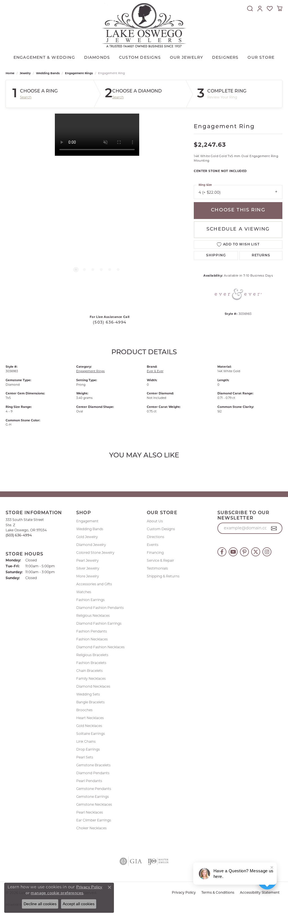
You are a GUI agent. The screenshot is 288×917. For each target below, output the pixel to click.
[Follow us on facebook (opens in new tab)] (221, 551)
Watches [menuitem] (83, 592)
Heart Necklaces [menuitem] (90, 718)
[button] (250, 8)
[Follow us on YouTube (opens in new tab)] (233, 551)
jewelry (25, 73)
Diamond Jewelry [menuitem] (91, 545)
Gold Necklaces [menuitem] (89, 726)
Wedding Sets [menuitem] (88, 694)
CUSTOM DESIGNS (140, 58)
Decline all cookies (40, 904)
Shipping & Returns (163, 576)
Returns (261, 255)
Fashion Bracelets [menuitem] (91, 663)
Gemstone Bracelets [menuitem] (93, 765)
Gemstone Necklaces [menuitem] (94, 804)
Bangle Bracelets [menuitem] (90, 702)
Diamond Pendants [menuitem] (92, 773)
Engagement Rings (79, 73)
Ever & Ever (155, 371)
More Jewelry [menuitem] (87, 576)
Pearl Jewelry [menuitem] (87, 560)
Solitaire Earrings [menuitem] (90, 733)
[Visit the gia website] (131, 861)
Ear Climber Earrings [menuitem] (93, 820)
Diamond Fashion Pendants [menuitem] (100, 608)
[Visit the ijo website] (158, 861)
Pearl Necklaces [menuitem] (89, 812)
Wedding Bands (48, 73)
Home (10, 73)
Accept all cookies (78, 904)
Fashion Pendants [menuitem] (91, 631)
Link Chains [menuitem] (86, 741)
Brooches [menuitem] (84, 710)
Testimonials (157, 568)
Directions (155, 537)
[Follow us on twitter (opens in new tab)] (255, 551)
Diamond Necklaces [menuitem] (93, 686)
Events (152, 545)
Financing (155, 552)
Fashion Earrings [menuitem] (90, 600)
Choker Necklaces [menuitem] (91, 828)
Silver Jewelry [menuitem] (87, 568)
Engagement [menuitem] (87, 521)
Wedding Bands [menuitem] (89, 529)
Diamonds (97, 58)
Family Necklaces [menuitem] (91, 678)
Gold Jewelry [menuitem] (87, 537)
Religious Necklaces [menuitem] (93, 615)
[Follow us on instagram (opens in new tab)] (266, 551)
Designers (225, 58)
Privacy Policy (184, 893)
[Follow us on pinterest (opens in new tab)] (244, 551)
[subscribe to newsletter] (274, 528)
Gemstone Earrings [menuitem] (92, 796)
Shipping (216, 255)
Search (26, 97)
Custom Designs (161, 529)
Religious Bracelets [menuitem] (92, 655)
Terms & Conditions (217, 893)
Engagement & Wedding (44, 58)
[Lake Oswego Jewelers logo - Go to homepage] (144, 25)
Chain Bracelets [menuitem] (89, 670)
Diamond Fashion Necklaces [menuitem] (100, 647)
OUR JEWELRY (186, 58)
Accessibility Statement (260, 893)
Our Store (261, 58)
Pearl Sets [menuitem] (84, 757)
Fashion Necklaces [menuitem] (92, 639)
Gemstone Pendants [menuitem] (93, 789)
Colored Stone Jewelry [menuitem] (95, 552)
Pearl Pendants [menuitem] (89, 781)
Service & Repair (160, 560)
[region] (97, 198)
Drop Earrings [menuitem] (88, 749)
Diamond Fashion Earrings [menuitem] (99, 623)
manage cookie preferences (57, 893)
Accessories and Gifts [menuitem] (94, 584)
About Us (155, 521)
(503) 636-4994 (109, 322)
